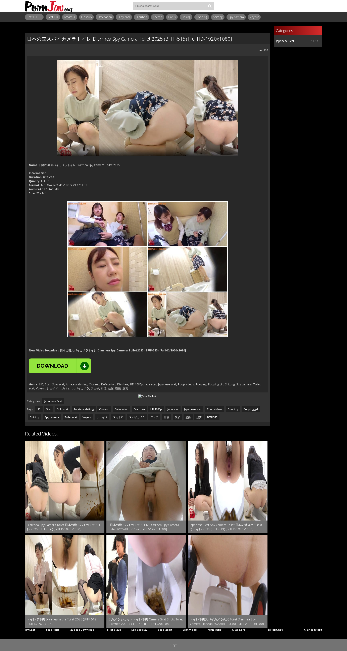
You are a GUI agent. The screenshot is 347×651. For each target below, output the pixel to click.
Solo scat (62, 409)
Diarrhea (141, 17)
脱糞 (199, 417)
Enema (157, 17)
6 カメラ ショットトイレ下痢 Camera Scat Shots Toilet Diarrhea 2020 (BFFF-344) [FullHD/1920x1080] (145, 621)
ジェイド (102, 417)
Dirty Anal (124, 17)
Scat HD (53, 17)
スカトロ (118, 417)
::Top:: (173, 645)
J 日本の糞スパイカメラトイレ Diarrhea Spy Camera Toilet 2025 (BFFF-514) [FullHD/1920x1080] (143, 527)
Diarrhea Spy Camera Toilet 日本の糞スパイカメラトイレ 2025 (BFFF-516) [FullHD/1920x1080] (64, 527)
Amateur (69, 17)
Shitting (217, 17)
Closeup (86, 17)
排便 (166, 417)
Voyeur (254, 17)
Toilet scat (71, 417)
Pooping (201, 17)
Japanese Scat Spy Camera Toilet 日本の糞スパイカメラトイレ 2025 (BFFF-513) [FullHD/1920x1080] (226, 527)
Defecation (105, 17)
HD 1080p (156, 409)
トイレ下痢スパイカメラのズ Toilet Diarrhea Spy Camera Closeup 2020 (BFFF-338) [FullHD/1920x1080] (227, 621)
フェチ (154, 417)
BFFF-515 (212, 417)
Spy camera (236, 17)
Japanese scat (192, 409)
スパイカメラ (137, 417)
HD (39, 409)
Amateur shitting (84, 409)
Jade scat (173, 409)
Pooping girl (251, 409)
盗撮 (188, 417)
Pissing (186, 17)
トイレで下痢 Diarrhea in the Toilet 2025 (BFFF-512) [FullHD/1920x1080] (62, 621)
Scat (48, 409)
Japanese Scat (53, 401)
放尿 (177, 417)
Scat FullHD (34, 17)
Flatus (172, 17)
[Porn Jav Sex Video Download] (49, 6)
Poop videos (214, 409)
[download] (60, 365)
